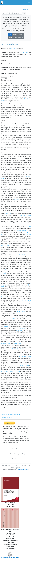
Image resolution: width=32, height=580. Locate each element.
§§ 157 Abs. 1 (5, 371)
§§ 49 (20, 52)
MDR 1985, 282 (5, 343)
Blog (23, 454)
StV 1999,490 (17, 343)
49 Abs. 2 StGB (15, 371)
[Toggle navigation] (29, 2)
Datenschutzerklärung (16, 37)
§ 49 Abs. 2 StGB (25, 215)
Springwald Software (23, 469)
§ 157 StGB (17, 199)
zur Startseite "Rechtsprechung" (10, 414)
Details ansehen (18, 34)
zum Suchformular (6, 417)
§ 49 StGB (26, 300)
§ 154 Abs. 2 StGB (20, 230)
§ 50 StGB (28, 234)
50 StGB (25, 52)
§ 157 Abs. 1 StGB (25, 356)
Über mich (10, 449)
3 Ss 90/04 (13, 49)
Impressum (19, 449)
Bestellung (25, 9)
